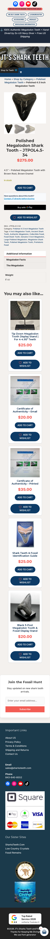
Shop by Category (24, 79)
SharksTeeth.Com (15, 844)
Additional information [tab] (19, 253)
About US (10, 738)
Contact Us (11, 754)
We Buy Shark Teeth (16, 14)
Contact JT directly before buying (19, 198)
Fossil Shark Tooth (12, 237)
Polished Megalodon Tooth (21, 242)
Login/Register (36, 14)
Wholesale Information (25, 24)
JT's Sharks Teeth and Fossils (29, 928)
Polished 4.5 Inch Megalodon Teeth (28, 229)
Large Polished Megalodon (15, 239)
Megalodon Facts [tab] (16, 259)
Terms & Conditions (16, 746)
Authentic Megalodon (19, 234)
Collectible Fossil (37, 234)
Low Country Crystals (17, 848)
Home (8, 79)
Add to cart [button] (25, 353)
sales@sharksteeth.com (18, 768)
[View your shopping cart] (20, 72)
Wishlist (32, 19)
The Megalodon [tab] (15, 265)
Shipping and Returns (17, 750)
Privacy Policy (13, 742)
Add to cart (25, 187)
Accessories (19, 19)
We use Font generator (25, 934)
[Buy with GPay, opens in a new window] (25, 207)
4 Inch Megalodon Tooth (19, 231)
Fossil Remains (13, 852)
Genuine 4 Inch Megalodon (32, 237)
